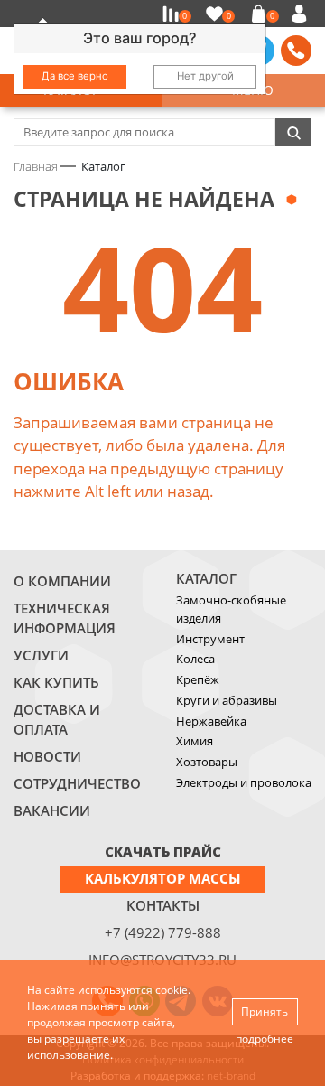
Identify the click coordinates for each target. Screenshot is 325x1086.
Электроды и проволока (243, 782)
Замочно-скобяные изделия (231, 609)
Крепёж (197, 679)
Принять (264, 1011)
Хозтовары (206, 762)
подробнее (264, 1038)
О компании (62, 581)
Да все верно (75, 76)
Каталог (206, 578)
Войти (302, 13)
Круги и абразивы (226, 700)
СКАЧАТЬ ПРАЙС (163, 851)
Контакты (163, 905)
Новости (47, 756)
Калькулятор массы (163, 878)
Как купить (56, 682)
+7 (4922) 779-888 (163, 932)
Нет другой (205, 76)
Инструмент (210, 639)
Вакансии (52, 810)
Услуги (41, 655)
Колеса (195, 659)
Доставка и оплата (57, 719)
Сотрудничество (77, 783)
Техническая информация (65, 618)
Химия (194, 741)
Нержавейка (211, 721)
